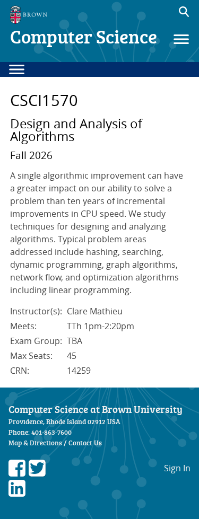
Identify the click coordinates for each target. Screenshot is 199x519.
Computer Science (83, 36)
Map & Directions (35, 442)
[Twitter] (37, 473)
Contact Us (85, 442)
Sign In (177, 468)
